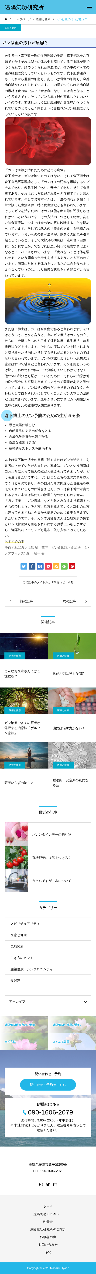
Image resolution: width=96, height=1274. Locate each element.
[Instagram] (41, 1184)
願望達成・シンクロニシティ (31, 969)
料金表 (48, 1221)
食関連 (15, 980)
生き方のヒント (21, 958)
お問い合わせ (48, 1244)
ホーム (48, 1206)
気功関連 (17, 946)
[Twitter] (48, 1184)
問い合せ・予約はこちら (48, 1085)
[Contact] (55, 1184)
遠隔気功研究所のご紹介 (48, 1229)
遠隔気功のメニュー (48, 1214)
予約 (48, 1252)
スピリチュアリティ (25, 923)
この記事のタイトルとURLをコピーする (48, 582)
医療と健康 (10, 27)
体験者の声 (48, 1237)
